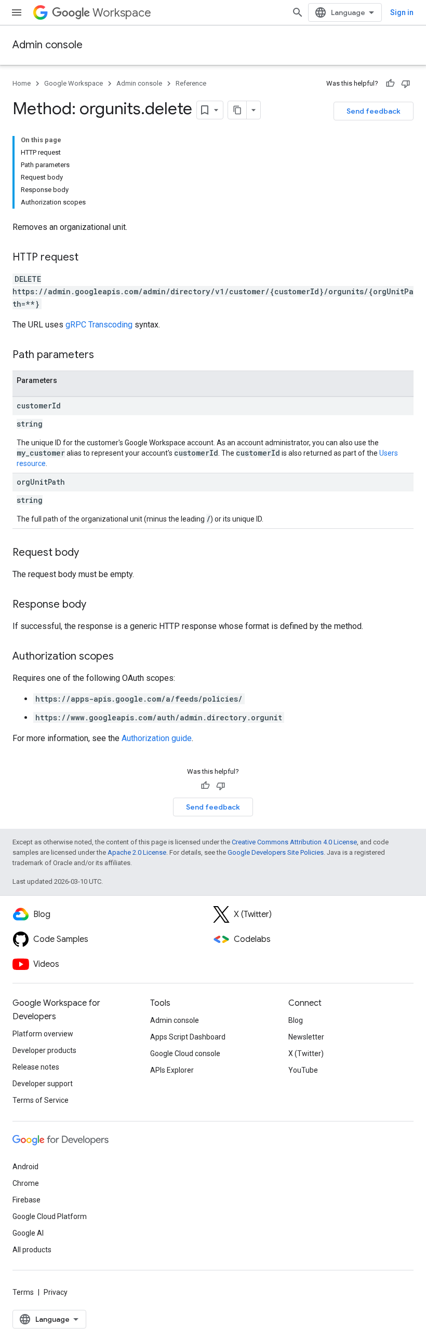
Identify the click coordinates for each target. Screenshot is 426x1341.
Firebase (26, 1200)
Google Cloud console (185, 1053)
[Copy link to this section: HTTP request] (88, 258)
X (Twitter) (306, 1053)
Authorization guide (157, 738)
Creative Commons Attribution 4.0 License (294, 842)
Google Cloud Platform (49, 1216)
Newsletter (306, 1037)
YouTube (303, 1070)
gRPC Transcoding (98, 325)
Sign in (402, 12)
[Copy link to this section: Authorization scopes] (124, 657)
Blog (295, 1020)
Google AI (28, 1233)
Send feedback (374, 111)
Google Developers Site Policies (276, 852)
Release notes (35, 1067)
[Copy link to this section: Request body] (89, 553)
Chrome (25, 1183)
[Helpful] (390, 83)
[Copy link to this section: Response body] (96, 605)
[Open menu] (16, 12)
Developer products (44, 1050)
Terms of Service (40, 1100)
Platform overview (42, 1034)
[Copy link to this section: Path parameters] (104, 355)
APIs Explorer (172, 1070)
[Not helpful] (406, 83)
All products (31, 1250)
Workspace (121, 13)
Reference (191, 83)
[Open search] (297, 12)
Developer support (42, 1083)
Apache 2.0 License (137, 852)
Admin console (47, 44)
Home (21, 83)
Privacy (56, 1292)
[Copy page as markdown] (237, 110)
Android (25, 1166)
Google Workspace (73, 83)
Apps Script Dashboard (187, 1037)
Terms (23, 1292)
